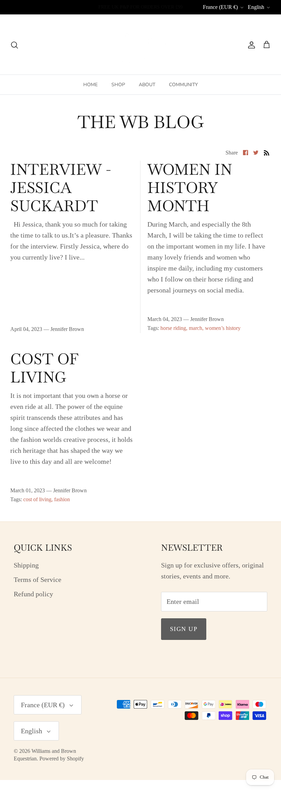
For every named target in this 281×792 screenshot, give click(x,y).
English (256, 7)
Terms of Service (37, 579)
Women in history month (189, 188)
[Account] (250, 44)
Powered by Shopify (61, 758)
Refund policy (33, 594)
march (195, 328)
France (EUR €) (220, 7)
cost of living (37, 499)
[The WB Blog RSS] (266, 151)
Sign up (183, 628)
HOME (90, 84)
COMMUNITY (183, 84)
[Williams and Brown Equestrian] (141, 44)
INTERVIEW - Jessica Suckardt (60, 188)
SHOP (118, 84)
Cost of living (44, 368)
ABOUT (147, 84)
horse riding (173, 328)
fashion (62, 499)
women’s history (223, 328)
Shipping (26, 565)
